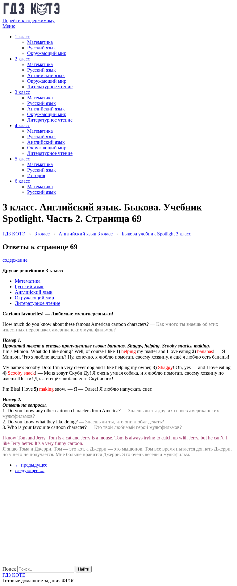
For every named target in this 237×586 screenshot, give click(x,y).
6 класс (22, 181)
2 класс (22, 58)
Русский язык (41, 47)
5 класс (22, 158)
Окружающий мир (46, 53)
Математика (40, 42)
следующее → (29, 470)
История (36, 175)
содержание (14, 260)
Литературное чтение (50, 86)
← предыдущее (31, 465)
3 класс (22, 92)
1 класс (22, 36)
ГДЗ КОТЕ (13, 575)
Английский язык (46, 75)
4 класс (22, 125)
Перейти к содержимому (28, 20)
